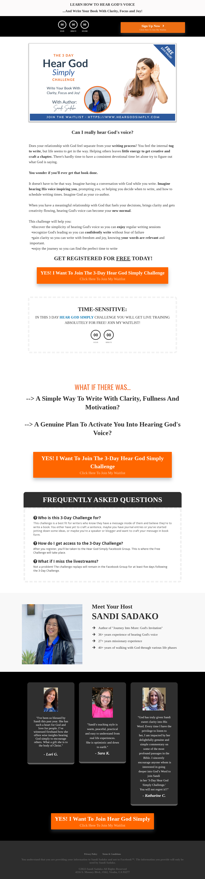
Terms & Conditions (111, 854)
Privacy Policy (90, 854)
